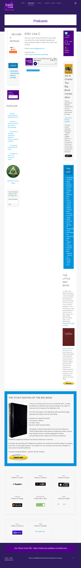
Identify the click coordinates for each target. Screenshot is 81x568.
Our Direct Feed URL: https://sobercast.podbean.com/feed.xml (40, 548)
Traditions (69, 245)
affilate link (14, 195)
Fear (68, 198)
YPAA (68, 263)
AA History (69, 179)
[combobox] (13, 96)
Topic (68, 244)
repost (68, 230)
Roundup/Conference (73, 177)
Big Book (69, 185)
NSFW (68, 219)
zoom (68, 264)
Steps (68, 238)
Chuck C (69, 187)
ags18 (68, 181)
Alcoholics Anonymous (49, 558)
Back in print (66, 348)
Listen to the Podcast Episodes (68, 119)
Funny (68, 200)
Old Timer (69, 221)
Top (72, 558)
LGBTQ (69, 206)
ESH (68, 196)
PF (67, 226)
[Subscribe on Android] (40, 504)
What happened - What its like (33, 70)
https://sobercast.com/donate (38, 54)
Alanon (69, 183)
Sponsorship (70, 236)
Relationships (70, 228)
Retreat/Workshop (72, 232)
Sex (68, 234)
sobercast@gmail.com (36, 48)
